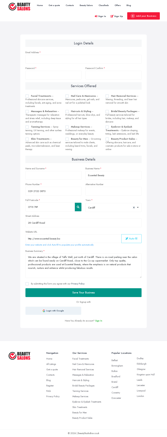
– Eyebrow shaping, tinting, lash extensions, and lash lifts (122, 130)
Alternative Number (94, 184)
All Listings (51, 364)
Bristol (114, 381)
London (140, 396)
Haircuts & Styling (80, 380)
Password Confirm (94, 68)
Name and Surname (35, 168)
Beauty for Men (79, 412)
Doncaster (116, 398)
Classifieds (104, 5)
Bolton (115, 371)
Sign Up (118, 16)
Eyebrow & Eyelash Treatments (86, 401)
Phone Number (32, 184)
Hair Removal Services (83, 369)
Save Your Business (83, 292)
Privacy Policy (77, 283)
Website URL (31, 231)
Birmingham (117, 365)
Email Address (32, 52)
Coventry (116, 392)
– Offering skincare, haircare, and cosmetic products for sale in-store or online (123, 144)
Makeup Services (80, 396)
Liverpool (141, 390)
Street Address (32, 216)
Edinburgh (141, 363)
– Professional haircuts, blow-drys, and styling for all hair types (82, 115)
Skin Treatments (79, 407)
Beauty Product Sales (82, 418)
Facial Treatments (80, 358)
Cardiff (115, 387)
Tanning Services (80, 391)
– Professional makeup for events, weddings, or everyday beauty (80, 130)
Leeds (139, 380)
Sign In (102, 16)
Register (50, 385)
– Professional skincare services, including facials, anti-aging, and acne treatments (43, 101)
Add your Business (146, 15)
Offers (118, 5)
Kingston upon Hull (146, 374)
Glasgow (141, 369)
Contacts (70, 5)
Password (30, 68)
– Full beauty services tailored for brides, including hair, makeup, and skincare (123, 116)
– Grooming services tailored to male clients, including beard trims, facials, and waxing (83, 144)
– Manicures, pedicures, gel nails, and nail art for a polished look (82, 99)
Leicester (141, 385)
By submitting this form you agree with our (57, 283)
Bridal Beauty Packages (83, 385)
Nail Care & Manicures (83, 364)
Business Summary (34, 251)
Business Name (92, 168)
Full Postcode (31, 200)
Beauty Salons (86, 5)
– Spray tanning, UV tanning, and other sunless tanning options (43, 130)
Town (88, 200)
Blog (129, 5)
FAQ (48, 391)
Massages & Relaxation (83, 374)
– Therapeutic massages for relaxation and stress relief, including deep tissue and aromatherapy (43, 116)
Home (40, 5)
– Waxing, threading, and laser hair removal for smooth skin (122, 99)
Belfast (115, 360)
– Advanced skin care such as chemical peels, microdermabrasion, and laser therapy (43, 144)
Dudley (140, 358)
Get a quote (54, 5)
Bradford (116, 376)
